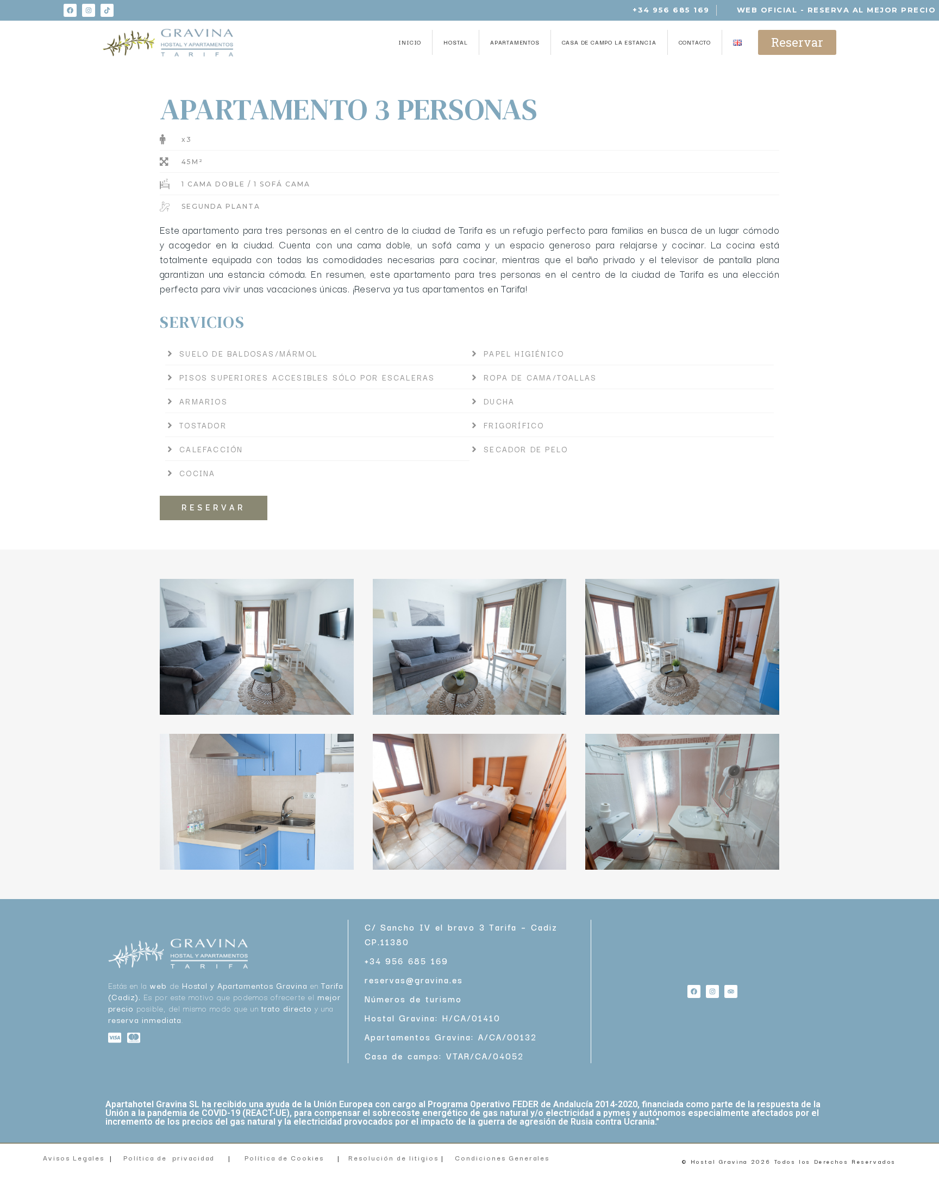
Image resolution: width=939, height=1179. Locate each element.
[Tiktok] (107, 10)
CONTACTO (695, 42)
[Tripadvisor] (730, 991)
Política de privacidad (169, 1157)
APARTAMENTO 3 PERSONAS (348, 109)
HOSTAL (455, 42)
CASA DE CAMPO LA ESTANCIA (609, 42)
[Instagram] (88, 10)
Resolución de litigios (394, 1157)
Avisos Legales (73, 1157)
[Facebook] (70, 10)
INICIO (409, 42)
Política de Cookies (284, 1157)
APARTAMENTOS (515, 42)
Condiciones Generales (503, 1157)
